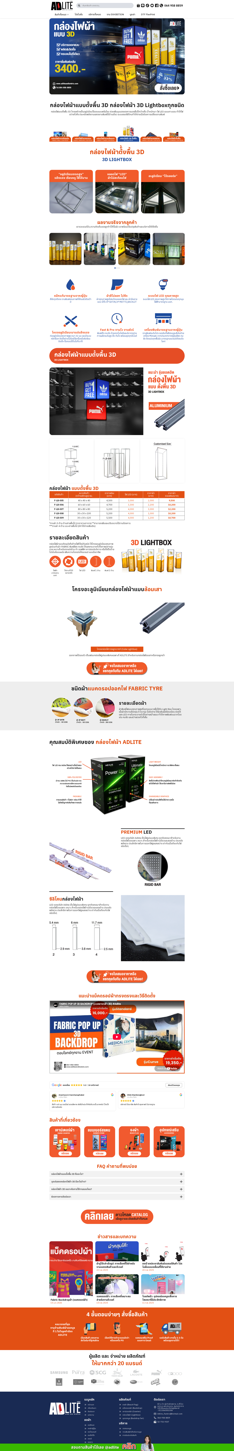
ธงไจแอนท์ (92, 1432)
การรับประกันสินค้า (130, 1435)
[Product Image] (117, 56)
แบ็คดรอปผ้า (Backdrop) (132, 1408)
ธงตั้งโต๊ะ (91, 1435)
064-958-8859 (163, 1418)
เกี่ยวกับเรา (92, 1408)
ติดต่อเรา (91, 1411)
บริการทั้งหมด (95, 14)
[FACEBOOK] (156, 5)
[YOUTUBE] (152, 5)
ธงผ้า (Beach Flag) (130, 1405)
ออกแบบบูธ (127, 1428)
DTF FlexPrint (148, 14)
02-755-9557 (163, 1422)
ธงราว (90, 1442)
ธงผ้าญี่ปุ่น (92, 1428)
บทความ (91, 1415)
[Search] (79, 5)
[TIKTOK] (147, 5)
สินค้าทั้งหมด (61, 14)
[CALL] (161, 5)
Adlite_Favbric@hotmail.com (169, 1414)
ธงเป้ (90, 1439)
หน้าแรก (91, 1405)
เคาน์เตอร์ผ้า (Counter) (132, 1411)
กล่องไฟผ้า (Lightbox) (132, 1415)
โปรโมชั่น (79, 14)
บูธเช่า (132, 14)
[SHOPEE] (138, 5)
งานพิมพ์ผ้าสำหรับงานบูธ (132, 1432)
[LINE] (143, 5)
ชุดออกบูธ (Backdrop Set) (133, 1418)
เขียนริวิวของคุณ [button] (174, 1085)
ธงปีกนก (91, 1425)
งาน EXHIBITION (115, 14)
